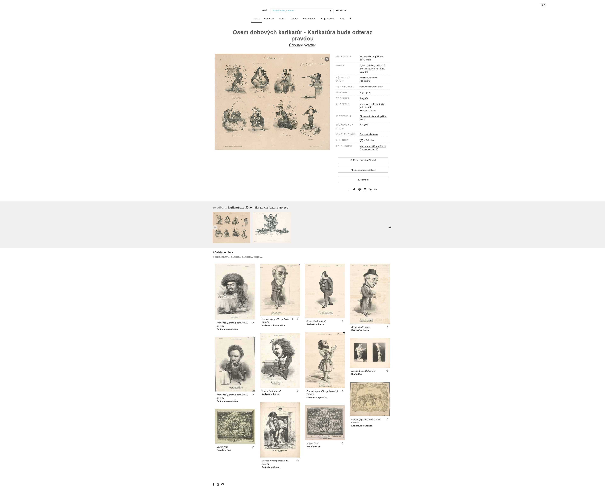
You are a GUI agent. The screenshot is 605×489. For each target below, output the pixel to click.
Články (294, 18)
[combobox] (302, 10)
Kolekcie (269, 18)
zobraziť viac (368, 110)
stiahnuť (364, 179)
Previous (215, 227)
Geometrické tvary (369, 134)
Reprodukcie (328, 18)
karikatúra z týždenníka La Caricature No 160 (258, 207)
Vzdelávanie (309, 18)
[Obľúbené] (350, 18)
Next (390, 227)
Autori (282, 18)
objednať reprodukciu (364, 170)
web (265, 10)
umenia (341, 10)
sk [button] (544, 4)
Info (342, 18)
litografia (364, 98)
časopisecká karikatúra (371, 86)
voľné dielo (369, 140)
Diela (256, 18)
